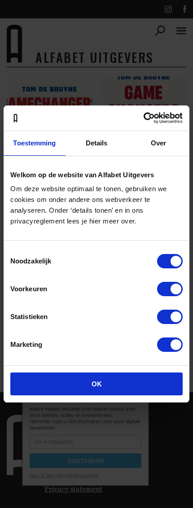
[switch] (170, 289)
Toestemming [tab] (34, 143)
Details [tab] (97, 143)
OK (97, 384)
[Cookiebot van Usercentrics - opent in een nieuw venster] (143, 118)
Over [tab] (158, 143)
